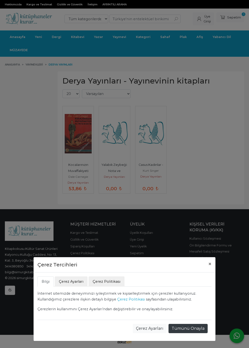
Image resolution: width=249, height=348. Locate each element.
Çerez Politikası (131, 299)
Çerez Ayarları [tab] (71, 281)
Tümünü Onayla (188, 328)
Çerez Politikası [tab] (106, 281)
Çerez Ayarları (149, 328)
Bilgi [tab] (46, 281)
